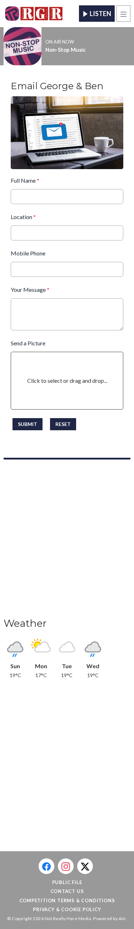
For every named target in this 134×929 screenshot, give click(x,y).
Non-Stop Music (65, 49)
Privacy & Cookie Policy (67, 909)
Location (23, 216)
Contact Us (67, 891)
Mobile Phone (28, 253)
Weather (25, 623)
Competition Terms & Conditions (67, 900)
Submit (27, 424)
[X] (85, 866)
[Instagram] (66, 866)
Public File (67, 882)
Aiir (122, 918)
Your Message (30, 289)
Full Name (25, 180)
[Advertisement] (67, 541)
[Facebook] (46, 866)
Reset (63, 424)
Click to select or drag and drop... (67, 380)
